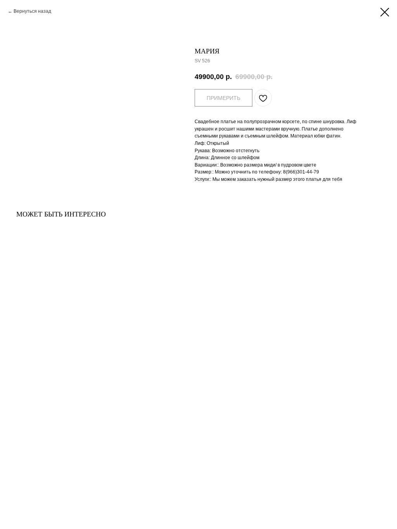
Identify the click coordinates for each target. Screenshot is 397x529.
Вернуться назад (32, 11)
